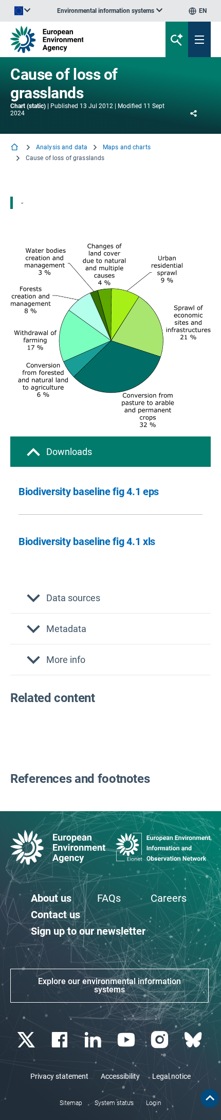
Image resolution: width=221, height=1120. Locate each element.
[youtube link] (127, 1040)
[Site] (74, 39)
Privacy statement (59, 1076)
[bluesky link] (194, 1040)
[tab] (110, 451)
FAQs (109, 898)
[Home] (15, 148)
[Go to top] (209, 1098)
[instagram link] (161, 1040)
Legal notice (171, 1076)
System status (114, 1103)
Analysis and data (61, 147)
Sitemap (71, 1103)
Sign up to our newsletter (88, 931)
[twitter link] (27, 1040)
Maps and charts (127, 147)
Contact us (55, 914)
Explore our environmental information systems (109, 985)
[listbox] (110, 11)
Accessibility (120, 1076)
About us (51, 898)
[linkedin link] (94, 1040)
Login (153, 1103)
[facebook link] (60, 1040)
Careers (169, 898)
